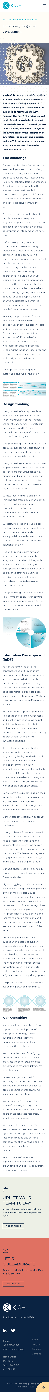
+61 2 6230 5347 (11, 1345)
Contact (36, 1354)
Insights (36, 1344)
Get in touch (13, 1284)
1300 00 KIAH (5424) (13, 1349)
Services (36, 1349)
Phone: (7, 1341)
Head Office (9, 1357)
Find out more (13, 1226)
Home (35, 1339)
